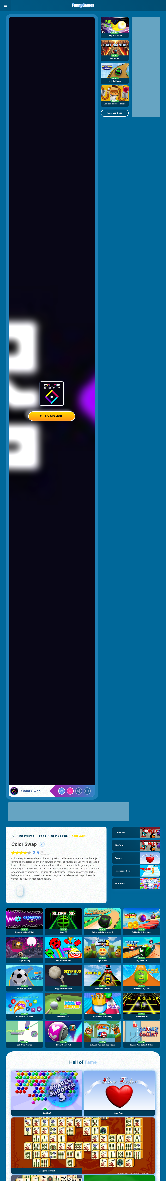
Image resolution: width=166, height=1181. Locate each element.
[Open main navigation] (5, 5)
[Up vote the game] (61, 791)
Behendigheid (27, 835)
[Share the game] (78, 791)
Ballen (42, 835)
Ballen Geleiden (59, 835)
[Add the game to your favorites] (42, 844)
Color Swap (78, 835)
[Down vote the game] (70, 791)
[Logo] (83, 5)
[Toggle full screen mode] (87, 791)
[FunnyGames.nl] (13, 835)
